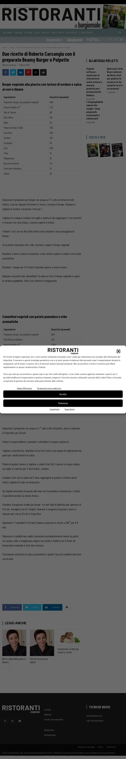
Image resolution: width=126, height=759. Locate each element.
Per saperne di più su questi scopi (49, 388)
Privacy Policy (70, 409)
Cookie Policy (55, 409)
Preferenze (63, 403)
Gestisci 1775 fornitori (24, 388)
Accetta (63, 394)
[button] (118, 351)
